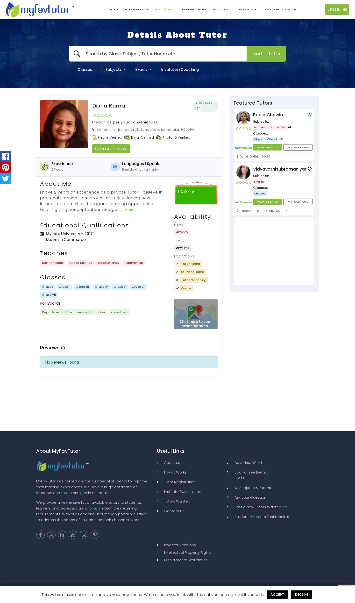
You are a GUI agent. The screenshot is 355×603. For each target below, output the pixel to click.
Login (333, 9)
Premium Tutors (194, 9)
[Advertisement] (274, 251)
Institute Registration (182, 491)
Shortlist (204, 103)
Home (114, 9)
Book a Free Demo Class (250, 475)
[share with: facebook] (5, 156)
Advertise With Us (249, 462)
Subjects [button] (114, 69)
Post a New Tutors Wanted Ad (260, 507)
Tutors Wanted (246, 9)
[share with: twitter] (5, 178)
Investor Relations (180, 544)
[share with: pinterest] (5, 167)
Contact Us (174, 510)
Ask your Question (250, 497)
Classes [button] (85, 69)
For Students (135, 9)
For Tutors (163, 9)
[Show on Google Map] (196, 314)
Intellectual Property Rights (188, 552)
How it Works (175, 472)
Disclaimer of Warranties (186, 559)
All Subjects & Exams (281, 9)
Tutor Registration (180, 481)
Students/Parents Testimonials (261, 516)
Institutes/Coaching (180, 69)
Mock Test (220, 9)
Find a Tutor (266, 53)
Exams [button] (142, 69)
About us (172, 462)
